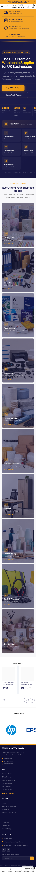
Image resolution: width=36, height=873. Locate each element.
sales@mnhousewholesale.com (13, 842)
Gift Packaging (6, 786)
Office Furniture (7, 783)
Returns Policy (6, 829)
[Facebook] (8, 850)
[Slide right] (32, 700)
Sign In (4, 803)
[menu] (2, 6)
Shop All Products (12, 88)
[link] (22, 730)
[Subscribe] (32, 858)
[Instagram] (4, 850)
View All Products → (8, 793)
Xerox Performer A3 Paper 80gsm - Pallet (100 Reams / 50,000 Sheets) (8, 684)
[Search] (8, 6)
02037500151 (8, 839)
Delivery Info (6, 825)
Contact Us (5, 822)
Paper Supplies (7, 790)
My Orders (5, 809)
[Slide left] (26, 700)
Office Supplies (7, 777)
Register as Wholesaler (9, 806)
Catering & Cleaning (8, 780)
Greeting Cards (7, 774)
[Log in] (28, 6)
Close (34, 2)
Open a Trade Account (14, 95)
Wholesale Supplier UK (9, 813)
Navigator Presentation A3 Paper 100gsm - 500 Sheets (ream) (26, 684)
